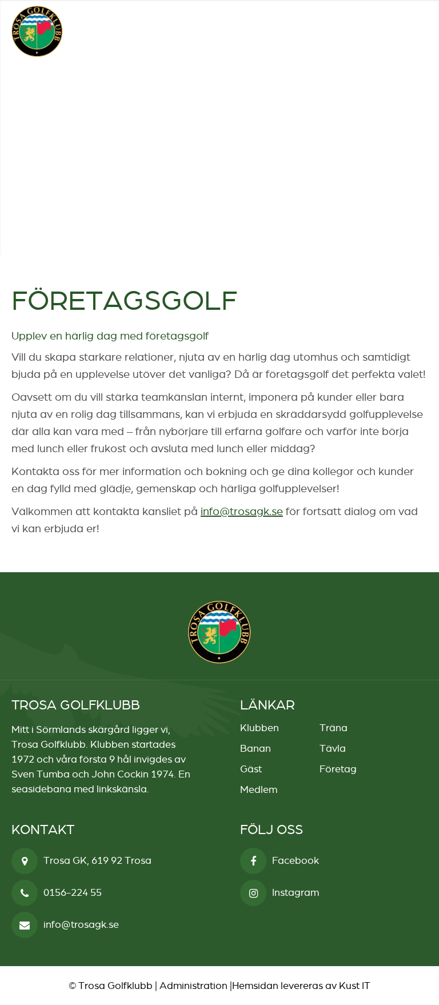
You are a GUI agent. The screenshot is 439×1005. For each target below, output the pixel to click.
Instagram (295, 892)
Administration (193, 985)
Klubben (259, 727)
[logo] (37, 31)
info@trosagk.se (242, 511)
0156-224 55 (72, 892)
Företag (338, 769)
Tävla (333, 748)
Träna (334, 727)
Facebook (295, 860)
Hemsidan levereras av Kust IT (301, 985)
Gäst (251, 769)
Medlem (258, 789)
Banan (255, 748)
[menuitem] (392, 31)
